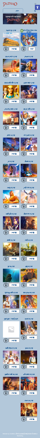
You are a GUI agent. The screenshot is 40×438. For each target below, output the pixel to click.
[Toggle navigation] (35, 4)
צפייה (31, 49)
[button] (37, 7)
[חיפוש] (35, 11)
